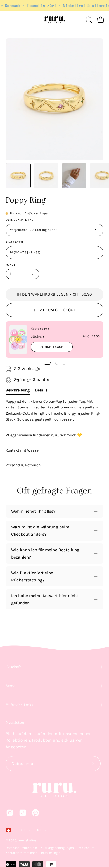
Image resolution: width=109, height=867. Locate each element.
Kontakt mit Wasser (23, 450)
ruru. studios (27, 840)
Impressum (85, 848)
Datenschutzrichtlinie (21, 848)
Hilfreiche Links (19, 705)
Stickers (37, 336)
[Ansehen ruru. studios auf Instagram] (10, 813)
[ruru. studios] (54, 19)
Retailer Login (50, 853)
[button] (88, 20)
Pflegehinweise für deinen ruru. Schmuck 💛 (44, 435)
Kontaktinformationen (21, 853)
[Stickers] (18, 339)
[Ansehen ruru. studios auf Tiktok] (22, 813)
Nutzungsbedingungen (57, 848)
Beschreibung (18, 390)
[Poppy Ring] (18, 175)
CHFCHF (19, 830)
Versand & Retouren (23, 465)
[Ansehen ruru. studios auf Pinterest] (35, 813)
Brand (11, 686)
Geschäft (13, 667)
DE (39, 830)
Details (41, 390)
